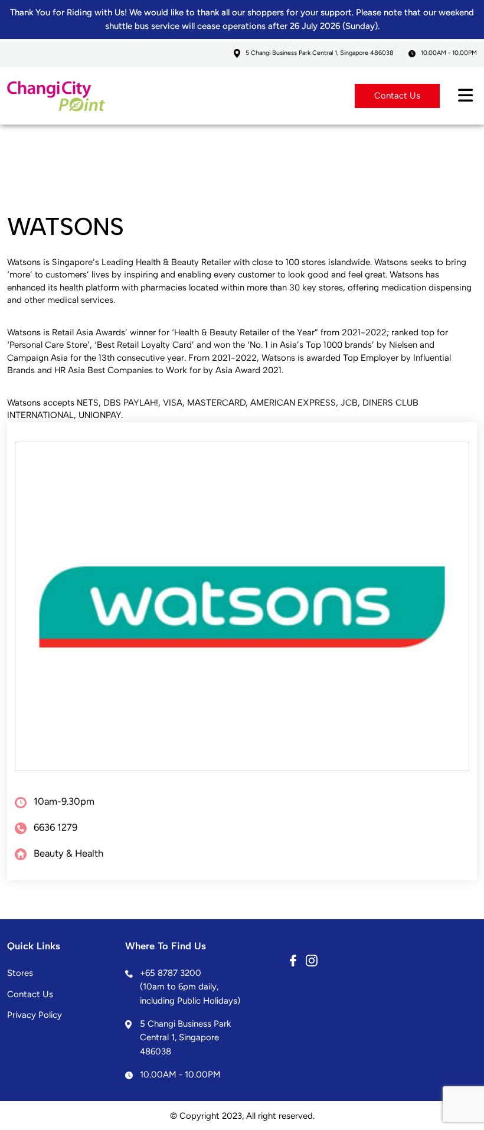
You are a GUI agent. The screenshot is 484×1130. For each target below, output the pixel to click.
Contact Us (397, 95)
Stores (20, 973)
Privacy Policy (34, 1015)
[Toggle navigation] (465, 96)
